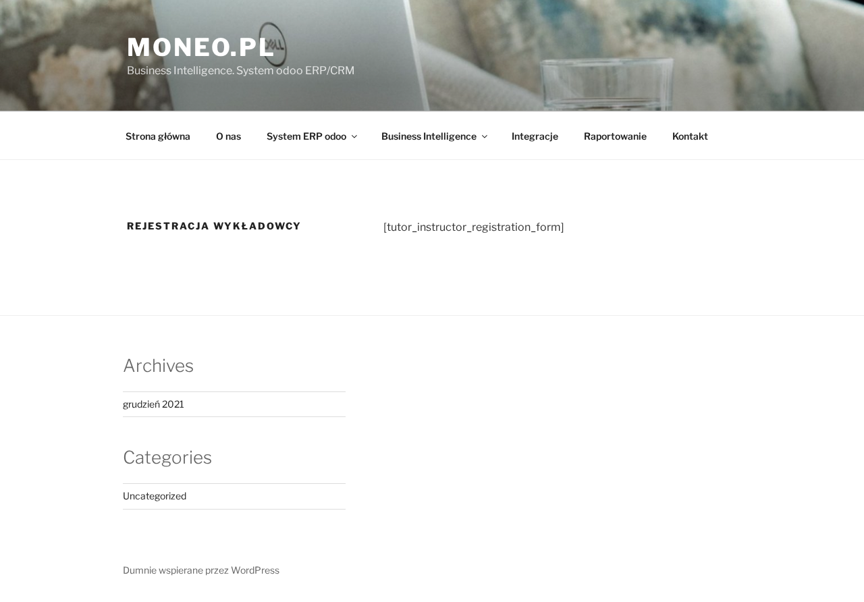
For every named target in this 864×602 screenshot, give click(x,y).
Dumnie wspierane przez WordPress (201, 570)
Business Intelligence (429, 136)
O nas (228, 136)
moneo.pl (201, 47)
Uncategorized (154, 495)
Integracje (535, 136)
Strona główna (158, 136)
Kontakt (690, 136)
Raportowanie (615, 136)
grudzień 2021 (153, 404)
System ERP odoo (306, 136)
